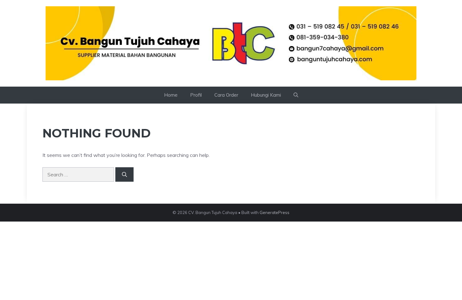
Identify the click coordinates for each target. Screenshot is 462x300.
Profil (196, 95)
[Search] (124, 174)
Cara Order (226, 95)
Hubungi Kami (266, 95)
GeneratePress (274, 212)
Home (171, 95)
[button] (296, 95)
